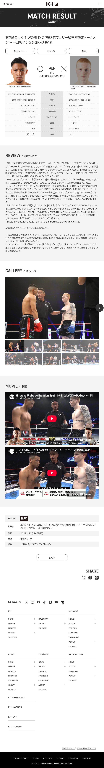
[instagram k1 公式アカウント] (32, 602)
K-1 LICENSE (15, 727)
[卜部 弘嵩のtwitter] (27, 134)
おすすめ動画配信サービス (86, 748)
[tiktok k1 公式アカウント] (44, 602)
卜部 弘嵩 (25, 544)
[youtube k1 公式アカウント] (56, 602)
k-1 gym (12, 717)
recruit (60, 758)
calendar (43, 619)
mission (86, 758)
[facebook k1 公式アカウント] (38, 602)
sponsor (12, 637)
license (42, 628)
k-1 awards (15, 707)
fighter (12, 628)
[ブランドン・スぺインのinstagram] (71, 134)
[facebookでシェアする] (90, 577)
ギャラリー (52, 51)
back (52, 557)
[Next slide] (99, 308)
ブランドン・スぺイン (41, 544)
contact (47, 758)
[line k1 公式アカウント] (50, 602)
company (73, 758)
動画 (84, 51)
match (11, 623)
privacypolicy (21, 758)
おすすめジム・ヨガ (68, 748)
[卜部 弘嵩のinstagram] (32, 134)
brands (12, 632)
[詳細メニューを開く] (100, 4)
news (10, 619)
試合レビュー (20, 51)
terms (36, 758)
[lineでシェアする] (96, 577)
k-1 (16, 697)
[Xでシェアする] (83, 577)
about (41, 623)
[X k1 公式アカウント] (26, 602)
